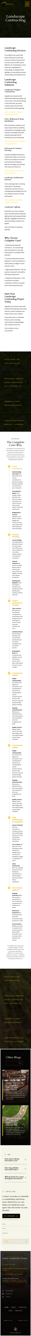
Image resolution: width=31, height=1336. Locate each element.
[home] (7, 4)
